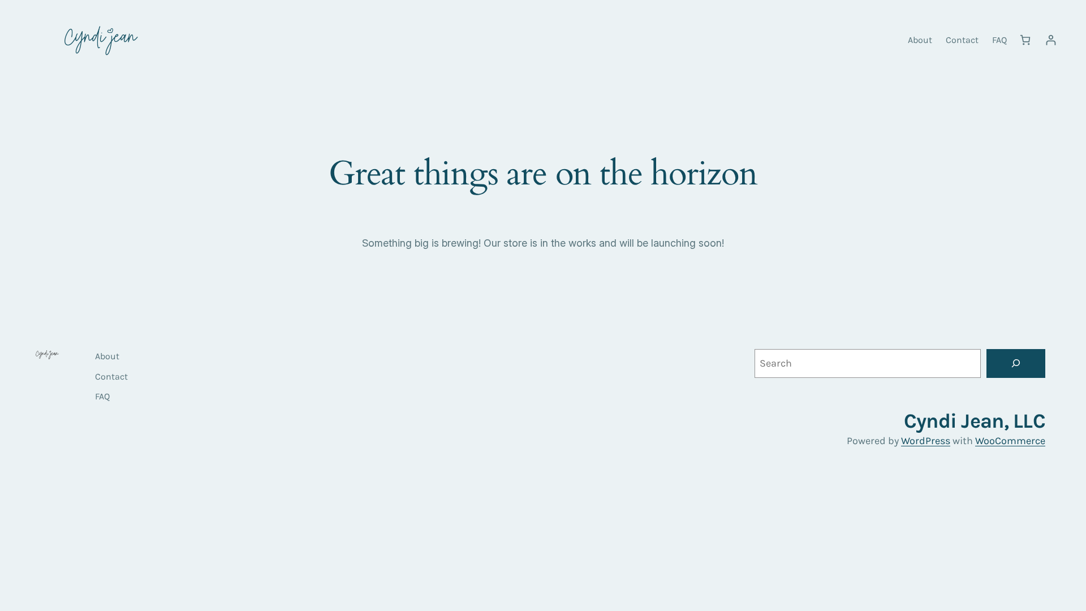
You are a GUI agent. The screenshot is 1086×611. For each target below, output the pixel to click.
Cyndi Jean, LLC (974, 421)
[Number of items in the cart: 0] (1025, 40)
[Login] (1050, 40)
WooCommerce (1010, 440)
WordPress (925, 440)
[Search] (1015, 363)
